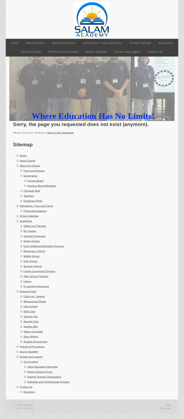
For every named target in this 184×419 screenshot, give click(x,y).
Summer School (33, 266)
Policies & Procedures (32, 346)
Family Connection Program (39, 271)
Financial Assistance (35, 211)
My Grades (30, 231)
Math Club (29, 311)
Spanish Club (31, 321)
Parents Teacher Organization (44, 376)
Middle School (32, 256)
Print (19, 404)
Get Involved (31, 361)
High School (30, 261)
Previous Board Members (41, 185)
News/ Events (27, 160)
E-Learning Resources (36, 286)
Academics (26, 221)
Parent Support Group (39, 371)
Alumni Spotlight (29, 351)
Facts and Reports (34, 170)
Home (23, 155)
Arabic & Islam (32, 241)
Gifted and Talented (35, 226)
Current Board (35, 180)
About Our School (30, 165)
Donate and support (31, 356)
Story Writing (31, 336)
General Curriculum (35, 236)
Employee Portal (33, 200)
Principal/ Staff (32, 190)
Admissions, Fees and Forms (36, 205)
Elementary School (34, 251)
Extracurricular (28, 291)
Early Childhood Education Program (44, 246)
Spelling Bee (31, 326)
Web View (165, 408)
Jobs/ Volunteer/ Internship (42, 366)
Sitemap (29, 404)
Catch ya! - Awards (34, 296)
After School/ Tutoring (36, 276)
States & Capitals (33, 331)
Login (168, 404)
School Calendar (29, 216)
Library (27, 281)
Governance (31, 175)
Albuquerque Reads (35, 301)
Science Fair (31, 316)
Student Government (35, 341)
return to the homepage (60, 132)
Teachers (29, 195)
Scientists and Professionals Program (48, 381)
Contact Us (26, 386)
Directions (29, 391)
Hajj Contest (30, 306)
